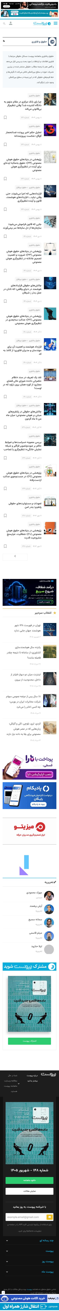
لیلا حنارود (36, 946)
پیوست (29, 1289)
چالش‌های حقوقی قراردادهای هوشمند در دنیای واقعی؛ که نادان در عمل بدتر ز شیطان (22, 289)
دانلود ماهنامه (29, 1180)
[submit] (50, 1217)
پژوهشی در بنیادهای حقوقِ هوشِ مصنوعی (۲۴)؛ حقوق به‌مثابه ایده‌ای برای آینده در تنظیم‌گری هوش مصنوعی (22, 165)
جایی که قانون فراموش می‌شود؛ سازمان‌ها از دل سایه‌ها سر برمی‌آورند (22, 226)
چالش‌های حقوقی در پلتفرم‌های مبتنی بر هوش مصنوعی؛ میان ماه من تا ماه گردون (23, 415)
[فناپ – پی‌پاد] (29, 795)
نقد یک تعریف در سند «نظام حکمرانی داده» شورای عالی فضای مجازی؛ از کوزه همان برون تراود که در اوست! (22, 383)
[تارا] (29, 766)
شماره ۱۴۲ (25, 117)
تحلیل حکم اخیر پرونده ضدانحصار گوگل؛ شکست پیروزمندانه (23, 134)
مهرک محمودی (34, 893)
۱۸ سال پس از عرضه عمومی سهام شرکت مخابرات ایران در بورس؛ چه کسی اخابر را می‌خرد (23, 702)
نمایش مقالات (29, 1191)
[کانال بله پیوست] (29, 13)
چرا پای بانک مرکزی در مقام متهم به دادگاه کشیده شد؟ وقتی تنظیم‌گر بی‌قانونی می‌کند (22, 105)
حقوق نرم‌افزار (21, 187)
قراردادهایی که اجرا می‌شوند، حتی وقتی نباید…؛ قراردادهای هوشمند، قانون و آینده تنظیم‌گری (23, 197)
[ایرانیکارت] (29, 1298)
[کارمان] (29, 861)
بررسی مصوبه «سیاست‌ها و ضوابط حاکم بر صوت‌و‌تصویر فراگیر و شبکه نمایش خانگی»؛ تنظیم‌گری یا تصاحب (22, 446)
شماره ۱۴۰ (27, 331)
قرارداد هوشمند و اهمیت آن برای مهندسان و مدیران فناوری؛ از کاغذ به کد (22, 350)
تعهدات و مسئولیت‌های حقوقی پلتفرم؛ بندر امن (25, 505)
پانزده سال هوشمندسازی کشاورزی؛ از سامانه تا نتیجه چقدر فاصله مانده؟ (24, 652)
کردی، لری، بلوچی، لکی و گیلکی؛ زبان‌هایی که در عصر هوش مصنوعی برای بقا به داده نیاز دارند (23, 729)
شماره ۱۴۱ (27, 236)
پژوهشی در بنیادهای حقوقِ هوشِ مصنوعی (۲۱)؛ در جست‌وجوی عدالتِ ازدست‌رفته (22, 476)
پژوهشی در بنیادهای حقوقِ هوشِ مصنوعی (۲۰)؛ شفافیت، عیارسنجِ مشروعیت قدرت (23, 534)
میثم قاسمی (35, 933)
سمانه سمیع (35, 920)
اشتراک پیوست (29, 1041)
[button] (55, 23)
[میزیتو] (29, 831)
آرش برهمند (36, 906)
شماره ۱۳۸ (26, 515)
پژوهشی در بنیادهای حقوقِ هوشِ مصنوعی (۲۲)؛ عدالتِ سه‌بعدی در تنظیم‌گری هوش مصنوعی (23, 320)
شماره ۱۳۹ (26, 427)
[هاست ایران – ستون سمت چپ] (29, 592)
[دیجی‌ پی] (29, 5)
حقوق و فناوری (34, 95)
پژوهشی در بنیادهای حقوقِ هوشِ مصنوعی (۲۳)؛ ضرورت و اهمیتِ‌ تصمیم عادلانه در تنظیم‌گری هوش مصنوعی (23, 256)
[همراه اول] (29, 1306)
